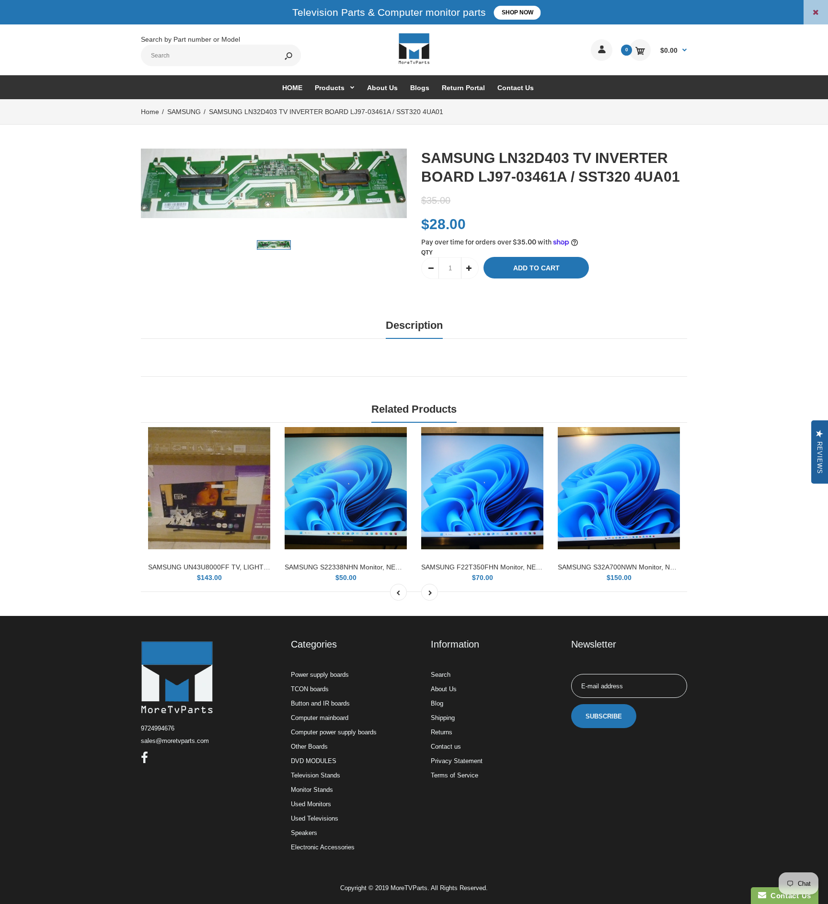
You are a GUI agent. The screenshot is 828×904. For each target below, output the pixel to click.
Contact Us (788, 896)
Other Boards (309, 746)
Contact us (446, 746)
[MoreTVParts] (414, 63)
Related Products (414, 409)
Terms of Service (454, 775)
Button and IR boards (320, 703)
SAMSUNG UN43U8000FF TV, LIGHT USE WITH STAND (235, 567)
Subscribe (604, 716)
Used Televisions (314, 818)
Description (414, 325)
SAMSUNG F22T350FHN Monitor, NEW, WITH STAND (503, 567)
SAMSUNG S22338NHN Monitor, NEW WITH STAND (365, 567)
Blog (437, 703)
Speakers (304, 832)
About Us (444, 689)
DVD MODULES (313, 761)
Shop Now (517, 12)
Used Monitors (311, 804)
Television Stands (315, 775)
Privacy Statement (457, 761)
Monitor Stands (312, 789)
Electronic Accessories (323, 847)
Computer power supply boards (334, 732)
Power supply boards (320, 674)
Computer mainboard (319, 717)
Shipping (443, 717)
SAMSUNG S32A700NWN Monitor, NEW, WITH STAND (641, 567)
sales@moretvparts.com (175, 740)
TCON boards (310, 689)
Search (440, 674)
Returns (441, 732)
